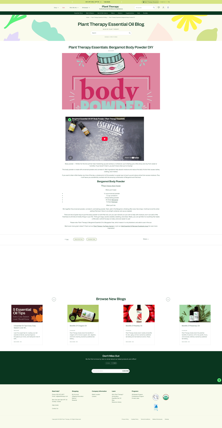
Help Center (55, 405)
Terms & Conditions (145, 419)
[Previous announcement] (72, 2)
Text (115, 363)
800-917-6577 (60, 394)
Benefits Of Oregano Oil (78, 326)
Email (108, 363)
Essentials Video (91, 239)
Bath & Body (89, 13)
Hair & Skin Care (102, 13)
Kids (112, 13)
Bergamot (115, 200)
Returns (74, 398)
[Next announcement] (121, 2)
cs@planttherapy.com (62, 396)
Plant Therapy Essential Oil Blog (99, 17)
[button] (162, 1)
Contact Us (55, 408)
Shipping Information (77, 396)
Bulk (138, 13)
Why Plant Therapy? (117, 394)
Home (120, 13)
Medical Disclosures (157, 419)
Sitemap (167, 419)
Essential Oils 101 (116, 398)
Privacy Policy (125, 419)
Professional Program (138, 396)
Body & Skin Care (78, 239)
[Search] (130, 33)
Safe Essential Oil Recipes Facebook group (134, 226)
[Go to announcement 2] (96, 3)
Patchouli (114, 202)
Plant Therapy (66, 419)
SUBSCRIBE (125, 371)
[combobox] (145, 8)
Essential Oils (78, 13)
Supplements (129, 13)
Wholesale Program (137, 394)
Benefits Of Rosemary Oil (191, 326)
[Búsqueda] (154, 7)
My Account (75, 394)
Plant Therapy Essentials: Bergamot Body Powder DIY (122, 17)
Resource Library (116, 402)
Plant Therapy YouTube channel (103, 226)
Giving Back (115, 396)
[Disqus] (111, 269)
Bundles (145, 13)
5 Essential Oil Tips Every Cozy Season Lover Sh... (25, 327)
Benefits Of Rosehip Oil (134, 326)
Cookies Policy (134, 419)
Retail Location (96, 394)
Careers (94, 396)
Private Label (135, 398)
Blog (113, 400)
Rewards (74, 400)
